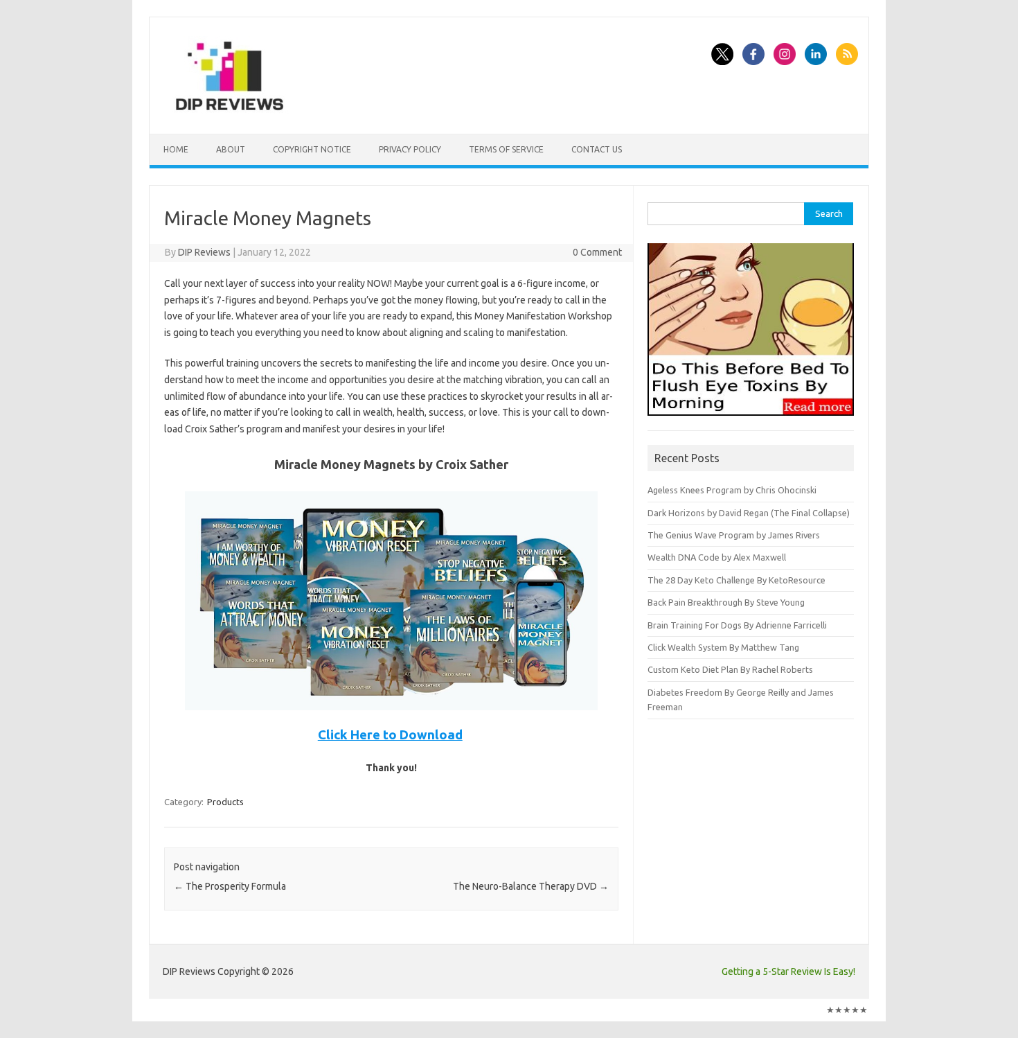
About (230, 149)
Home (175, 149)
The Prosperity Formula (230, 886)
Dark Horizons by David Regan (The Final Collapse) (749, 513)
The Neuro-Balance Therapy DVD (531, 886)
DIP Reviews (204, 252)
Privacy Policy (410, 149)
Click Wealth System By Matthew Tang (723, 647)
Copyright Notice (312, 149)
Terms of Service (506, 149)
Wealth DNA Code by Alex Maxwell (717, 557)
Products (225, 802)
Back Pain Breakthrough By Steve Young (726, 602)
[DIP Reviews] (228, 110)
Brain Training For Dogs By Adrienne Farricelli (737, 625)
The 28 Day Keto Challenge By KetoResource (736, 580)
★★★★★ (847, 1009)
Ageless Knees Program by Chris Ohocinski (732, 490)
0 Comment (597, 252)
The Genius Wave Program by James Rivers (734, 535)
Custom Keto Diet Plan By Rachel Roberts (730, 669)
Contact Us (596, 149)
